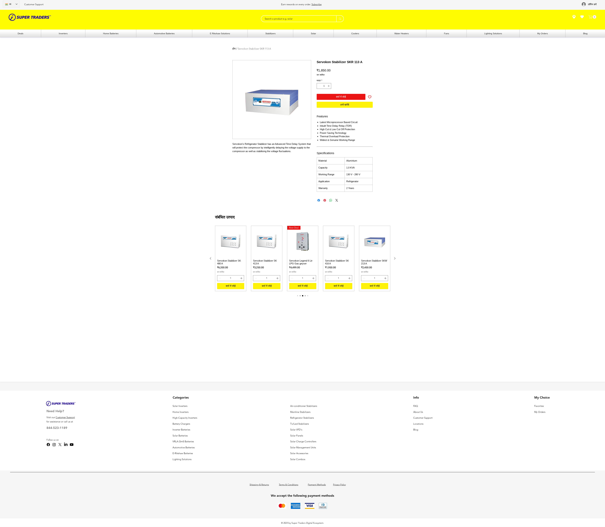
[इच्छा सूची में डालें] (370, 97)
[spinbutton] (324, 86)
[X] (60, 444)
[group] (303, 258)
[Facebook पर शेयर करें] (319, 200)
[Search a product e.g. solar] (339, 19)
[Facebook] (48, 444)
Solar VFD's (296, 429)
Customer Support (33, 4)
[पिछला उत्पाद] (210, 258)
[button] (592, 17)
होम (234, 48)
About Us (418, 411)
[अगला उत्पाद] (395, 258)
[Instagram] (54, 444)
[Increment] (329, 86)
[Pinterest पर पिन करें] (325, 200)
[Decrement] (319, 86)
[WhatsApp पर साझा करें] (331, 200)
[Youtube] (71, 444)
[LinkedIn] (66, 444)
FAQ (415, 405)
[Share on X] (337, 200)
